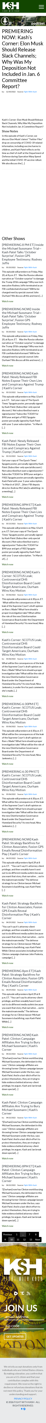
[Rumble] (16, 1293)
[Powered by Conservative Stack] (24, 1409)
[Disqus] (23, 203)
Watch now (7, 301)
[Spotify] (22, 1293)
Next (37, 1239)
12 (24, 1239)
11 (18, 1239)
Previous (7, 1234)
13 (30, 1239)
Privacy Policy (23, 1398)
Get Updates (15, 1336)
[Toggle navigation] (31, 5)
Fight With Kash (13, 7)
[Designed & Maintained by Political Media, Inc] (22, 1409)
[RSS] (28, 1293)
